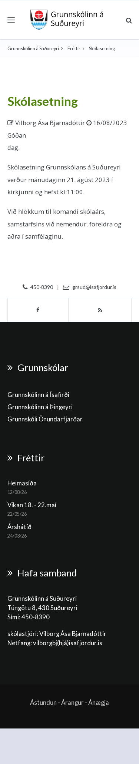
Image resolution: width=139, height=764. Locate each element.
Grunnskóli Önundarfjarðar (45, 419)
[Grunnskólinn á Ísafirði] (66, 19)
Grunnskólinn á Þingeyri (40, 407)
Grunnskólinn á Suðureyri (33, 48)
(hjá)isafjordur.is (79, 643)
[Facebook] (38, 310)
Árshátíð (19, 527)
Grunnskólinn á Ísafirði (38, 394)
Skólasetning (42, 101)
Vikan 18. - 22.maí (31, 505)
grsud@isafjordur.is (94, 287)
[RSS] (100, 310)
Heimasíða (22, 483)
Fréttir (73, 48)
